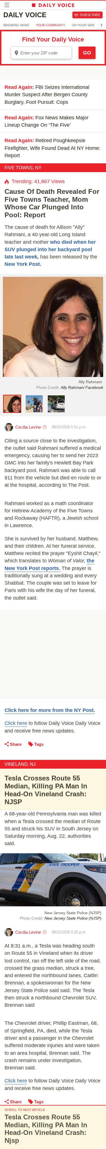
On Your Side (83, 25)
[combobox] (41, 53)
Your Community (50, 25)
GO (87, 53)
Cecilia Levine (28, 427)
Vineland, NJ (20, 764)
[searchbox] (45, 53)
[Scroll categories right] (101, 25)
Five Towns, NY (23, 167)
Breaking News (16, 25)
